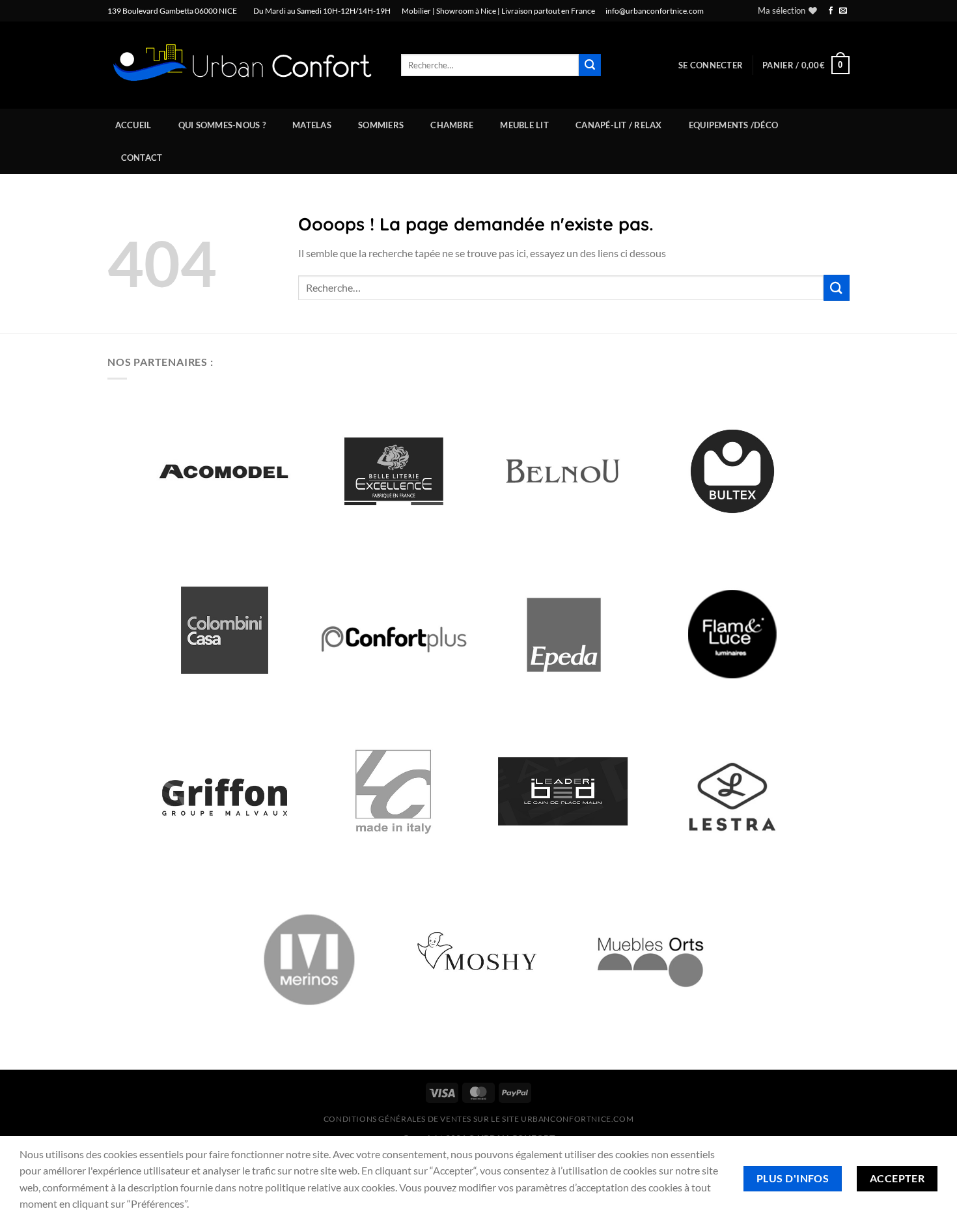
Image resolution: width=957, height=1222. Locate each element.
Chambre (451, 125)
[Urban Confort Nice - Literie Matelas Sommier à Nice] (244, 65)
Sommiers (381, 125)
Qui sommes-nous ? (222, 125)
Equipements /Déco (733, 125)
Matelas (311, 125)
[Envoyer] (590, 65)
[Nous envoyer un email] (843, 11)
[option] (224, 471)
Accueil (133, 125)
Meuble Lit (524, 125)
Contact (142, 157)
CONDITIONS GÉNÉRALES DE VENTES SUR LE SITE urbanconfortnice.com (479, 1119)
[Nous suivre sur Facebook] (831, 11)
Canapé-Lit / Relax (619, 125)
